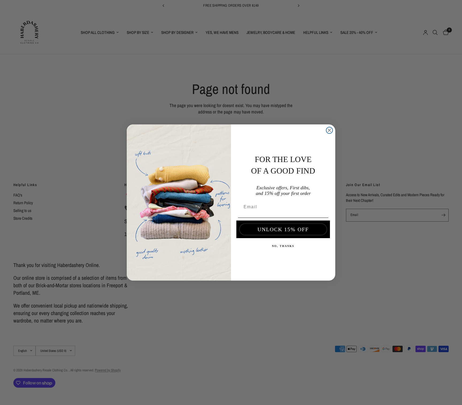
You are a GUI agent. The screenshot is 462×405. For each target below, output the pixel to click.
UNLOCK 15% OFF (283, 229)
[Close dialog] (329, 130)
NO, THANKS (283, 246)
